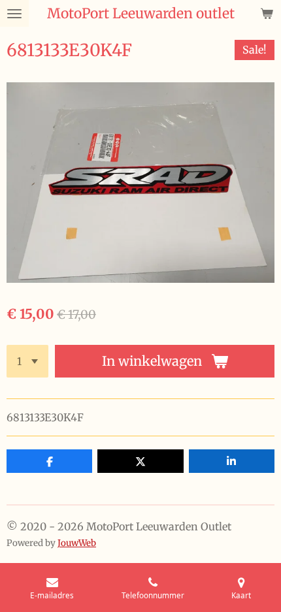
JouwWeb (77, 543)
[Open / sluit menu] (14, 13)
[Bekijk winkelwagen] (266, 13)
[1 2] (27, 361)
